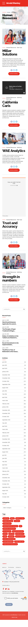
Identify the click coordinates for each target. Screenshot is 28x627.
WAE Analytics (13, 151)
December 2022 (6, 439)
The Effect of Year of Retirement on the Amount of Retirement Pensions (10, 351)
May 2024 (4, 394)
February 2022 (5, 471)
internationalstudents (18, 531)
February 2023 (5, 432)
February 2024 (5, 403)
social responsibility (8, 541)
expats (12, 518)
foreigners (17, 520)
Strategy (8, 273)
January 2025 (5, 371)
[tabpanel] (14, 36)
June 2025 (4, 365)
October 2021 (5, 484)
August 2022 (5, 452)
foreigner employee (7, 520)
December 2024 (6, 374)
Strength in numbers (11, 278)
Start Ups (19, 47)
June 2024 (4, 390)
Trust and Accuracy (10, 225)
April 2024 (4, 397)
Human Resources (11, 47)
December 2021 (6, 477)
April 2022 (4, 464)
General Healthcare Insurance (10, 526)
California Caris (10, 104)
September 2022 (6, 448)
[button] (4, 36)
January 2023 (5, 435)
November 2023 (6, 413)
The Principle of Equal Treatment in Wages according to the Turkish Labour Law (9, 330)
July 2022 (4, 455)
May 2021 (4, 493)
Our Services (11, 567)
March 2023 (5, 429)
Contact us (18, 567)
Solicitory (19, 97)
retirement (11, 536)
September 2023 (6, 419)
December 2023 (6, 410)
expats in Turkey (20, 518)
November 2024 (6, 378)
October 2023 (5, 416)
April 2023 (4, 426)
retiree (4, 536)
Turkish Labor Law (19, 541)
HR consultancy (7, 531)
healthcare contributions (9, 528)
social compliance (20, 536)
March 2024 (5, 400)
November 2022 (6, 442)
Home (8, 12)
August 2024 (5, 387)
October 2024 (5, 381)
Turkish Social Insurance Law (10, 544)
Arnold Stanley (13, 3)
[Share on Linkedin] (16, 70)
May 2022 (4, 461)
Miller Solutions (9, 52)
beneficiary (6, 518)
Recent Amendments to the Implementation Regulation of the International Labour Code (10, 344)
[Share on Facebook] (11, 70)
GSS (20, 526)
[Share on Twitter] (14, 70)
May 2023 (4, 423)
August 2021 (5, 490)
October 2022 (5, 445)
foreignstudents (7, 523)
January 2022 (5, 474)
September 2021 (6, 487)
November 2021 (6, 480)
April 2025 (4, 368)
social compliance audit (9, 539)
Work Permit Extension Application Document (9, 323)
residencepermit (20, 533)
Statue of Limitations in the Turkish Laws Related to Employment (10, 337)
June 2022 (4, 458)
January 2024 (5, 407)
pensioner (11, 533)
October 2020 (5, 496)
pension (5, 533)
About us (4, 567)
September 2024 (6, 384)
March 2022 (5, 468)
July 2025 (4, 362)
